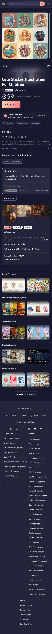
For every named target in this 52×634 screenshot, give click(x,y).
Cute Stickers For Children (36, 314)
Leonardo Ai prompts (36, 514)
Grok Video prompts (36, 552)
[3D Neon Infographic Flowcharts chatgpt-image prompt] (38, 356)
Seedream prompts (36, 570)
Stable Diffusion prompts (38, 500)
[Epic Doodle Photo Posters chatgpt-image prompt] (13, 332)
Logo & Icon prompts (11, 452)
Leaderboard (21, 422)
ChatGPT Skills (25, 615)
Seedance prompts (36, 566)
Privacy (36, 415)
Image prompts (35, 439)
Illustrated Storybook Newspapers (11, 362)
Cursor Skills (24, 619)
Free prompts (34, 453)
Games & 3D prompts (11, 476)
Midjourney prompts (36, 458)
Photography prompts (12, 471)
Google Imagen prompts (38, 496)
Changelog (23, 415)
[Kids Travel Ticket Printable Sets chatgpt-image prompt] (38, 379)
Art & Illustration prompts (13, 448)
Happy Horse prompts (37, 594)
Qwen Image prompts (37, 589)
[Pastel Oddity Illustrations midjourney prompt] (38, 332)
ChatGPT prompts (35, 510)
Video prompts (34, 449)
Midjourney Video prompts (38, 561)
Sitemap (7, 480)
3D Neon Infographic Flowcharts (36, 362)
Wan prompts (34, 585)
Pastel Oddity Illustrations (36, 338)
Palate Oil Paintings (14, 186)
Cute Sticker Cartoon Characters (36, 291)
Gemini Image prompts (37, 481)
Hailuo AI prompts (36, 491)
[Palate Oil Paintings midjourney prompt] (13, 308)
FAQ (7, 415)
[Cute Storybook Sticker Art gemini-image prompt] (13, 285)
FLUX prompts (34, 467)
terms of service (30, 128)
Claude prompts (35, 524)
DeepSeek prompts (36, 505)
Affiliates (31, 422)
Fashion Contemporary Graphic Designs (11, 385)
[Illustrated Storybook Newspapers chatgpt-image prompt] (13, 356)
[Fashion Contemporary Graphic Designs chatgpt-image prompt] (13, 379)
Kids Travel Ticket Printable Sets (36, 385)
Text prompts (34, 444)
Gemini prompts (35, 533)
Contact (14, 415)
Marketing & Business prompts (15, 466)
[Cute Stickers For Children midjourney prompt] (38, 308)
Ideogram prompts (36, 528)
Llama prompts (34, 519)
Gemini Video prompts (37, 556)
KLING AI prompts (36, 486)
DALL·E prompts (35, 472)
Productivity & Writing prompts (15, 462)
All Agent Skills (26, 605)
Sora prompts (34, 463)
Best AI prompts (10, 443)
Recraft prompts (35, 580)
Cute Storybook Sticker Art (11, 291)
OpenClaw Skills (26, 624)
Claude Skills (25, 610)
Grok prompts (34, 542)
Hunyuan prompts (35, 575)
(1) (25, 90)
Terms (43, 415)
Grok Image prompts (36, 547)
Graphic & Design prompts (13, 457)
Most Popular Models (11, 438)
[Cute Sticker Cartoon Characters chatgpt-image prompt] (38, 285)
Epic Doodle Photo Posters (11, 338)
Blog (30, 415)
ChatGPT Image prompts (38, 477)
